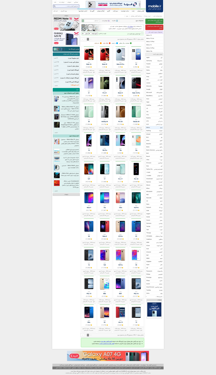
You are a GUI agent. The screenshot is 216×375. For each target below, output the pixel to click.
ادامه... (56, 86)
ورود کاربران (64, 11)
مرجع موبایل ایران (157, 16)
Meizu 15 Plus (150, 42)
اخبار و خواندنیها (83, 11)
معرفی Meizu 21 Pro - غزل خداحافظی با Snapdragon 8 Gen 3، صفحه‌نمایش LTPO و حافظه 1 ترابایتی (70, 126)
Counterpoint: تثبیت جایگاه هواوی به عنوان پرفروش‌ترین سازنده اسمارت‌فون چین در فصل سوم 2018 (70, 184)
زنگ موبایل (97, 368)
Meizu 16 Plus (150, 48)
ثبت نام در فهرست (133, 368)
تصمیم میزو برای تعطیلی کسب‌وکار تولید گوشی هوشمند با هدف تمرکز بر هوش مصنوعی (70, 152)
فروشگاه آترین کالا (74, 82)
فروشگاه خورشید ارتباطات (72, 78)
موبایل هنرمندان (74, 74)
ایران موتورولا (75, 58)
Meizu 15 (149, 35)
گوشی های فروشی (103, 365)
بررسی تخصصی (112, 365)
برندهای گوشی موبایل (136, 16)
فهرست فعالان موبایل (155, 368)
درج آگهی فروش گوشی (91, 365)
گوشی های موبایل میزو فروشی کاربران (154, 27)
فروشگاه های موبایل (144, 368)
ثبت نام (56, 11)
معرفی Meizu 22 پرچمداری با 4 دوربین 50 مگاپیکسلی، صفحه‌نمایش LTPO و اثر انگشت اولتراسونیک (70, 100)
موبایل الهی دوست (74, 62)
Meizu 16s (149, 51)
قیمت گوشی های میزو (106, 341)
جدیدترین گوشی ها (151, 365)
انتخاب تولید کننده (157, 54)
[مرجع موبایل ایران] (154, 5)
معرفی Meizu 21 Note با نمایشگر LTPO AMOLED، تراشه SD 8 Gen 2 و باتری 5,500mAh (70, 117)
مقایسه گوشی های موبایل (132, 365)
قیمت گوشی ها (121, 365)
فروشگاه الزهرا (75, 70)
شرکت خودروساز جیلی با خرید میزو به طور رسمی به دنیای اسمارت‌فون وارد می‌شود (71, 160)
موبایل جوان (75, 66)
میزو (127, 16)
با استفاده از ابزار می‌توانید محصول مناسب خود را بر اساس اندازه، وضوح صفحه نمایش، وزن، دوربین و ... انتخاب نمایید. (124, 28)
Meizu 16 (149, 45)
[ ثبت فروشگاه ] (75, 85)
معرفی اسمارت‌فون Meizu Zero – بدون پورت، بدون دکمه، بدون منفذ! (70, 174)
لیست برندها (147, 16)
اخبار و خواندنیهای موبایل (121, 368)
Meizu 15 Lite (150, 39)
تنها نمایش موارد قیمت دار (134, 34)
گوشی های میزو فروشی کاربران (106, 344)
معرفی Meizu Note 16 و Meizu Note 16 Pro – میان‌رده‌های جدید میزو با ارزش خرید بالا (70, 109)
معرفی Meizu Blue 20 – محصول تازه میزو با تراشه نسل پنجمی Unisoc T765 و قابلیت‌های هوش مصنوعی (70, 143)
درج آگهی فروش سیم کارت (66, 365)
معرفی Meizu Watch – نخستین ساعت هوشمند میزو (70, 167)
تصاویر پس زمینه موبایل (107, 368)
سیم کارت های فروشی (79, 365)
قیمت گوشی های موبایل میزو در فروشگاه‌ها (155, 21)
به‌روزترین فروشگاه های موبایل (71, 54)
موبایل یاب (143, 365)
